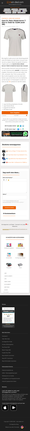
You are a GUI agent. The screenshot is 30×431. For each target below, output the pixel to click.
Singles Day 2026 (6, 352)
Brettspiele (6, 287)
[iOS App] (18, 129)
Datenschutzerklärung (7, 370)
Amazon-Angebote (8, 276)
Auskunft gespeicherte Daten (9, 381)
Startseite (5, 18)
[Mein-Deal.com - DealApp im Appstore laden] (6, 408)
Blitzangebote (7, 284)
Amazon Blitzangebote (7, 344)
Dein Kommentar (8, 177)
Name (5, 194)
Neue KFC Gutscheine (7, 358)
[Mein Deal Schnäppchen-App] (15, 408)
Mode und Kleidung (14, 18)
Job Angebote (19, 399)
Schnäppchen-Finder (7, 341)
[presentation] (4, 180)
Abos (5, 273)
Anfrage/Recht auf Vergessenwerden (11, 378)
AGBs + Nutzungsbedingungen (9, 373)
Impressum (5, 336)
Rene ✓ (3, 26)
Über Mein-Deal (6, 339)
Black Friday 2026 (6, 350)
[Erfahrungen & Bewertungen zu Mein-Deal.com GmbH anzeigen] (8, 317)
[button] (4, 180)
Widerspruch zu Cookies (8, 375)
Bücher (6, 289)
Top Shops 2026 (6, 347)
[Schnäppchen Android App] (23, 129)
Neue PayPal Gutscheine (8, 355)
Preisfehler (10, 397)
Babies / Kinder (7, 281)
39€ (10, 81)
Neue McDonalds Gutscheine (9, 361)
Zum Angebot (14, 112)
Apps (5, 278)
